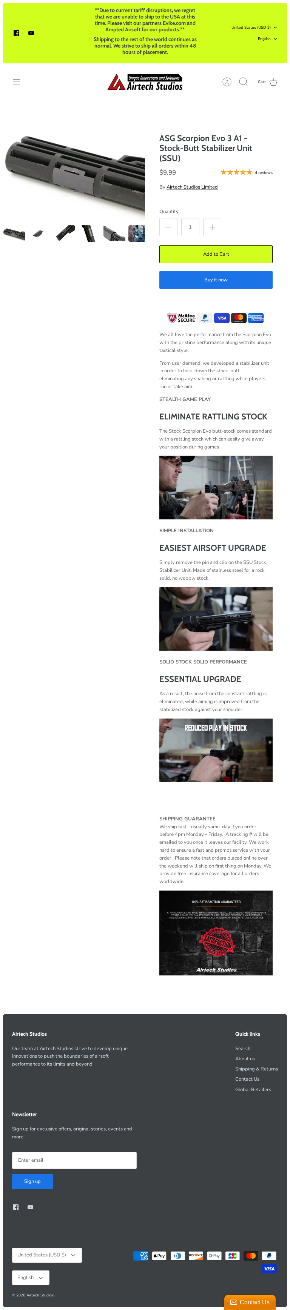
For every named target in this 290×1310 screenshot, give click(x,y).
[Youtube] (31, 33)
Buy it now (216, 279)
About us (245, 1058)
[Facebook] (16, 33)
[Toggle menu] (20, 81)
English (264, 38)
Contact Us (247, 1079)
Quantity (169, 211)
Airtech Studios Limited (192, 187)
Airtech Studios (40, 1295)
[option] (74, 168)
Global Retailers (253, 1089)
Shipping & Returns (256, 1069)
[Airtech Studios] (145, 82)
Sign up (32, 1181)
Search (242, 1048)
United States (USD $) (251, 27)
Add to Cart (216, 254)
